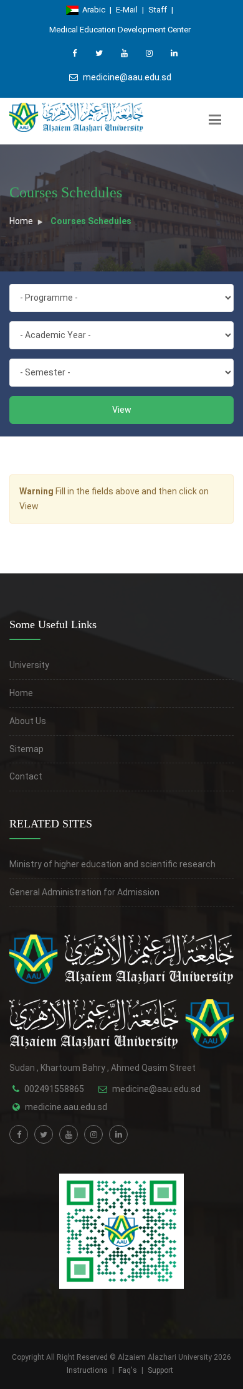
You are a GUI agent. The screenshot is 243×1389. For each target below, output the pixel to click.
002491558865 (54, 1089)
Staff (157, 9)
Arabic (92, 9)
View (121, 410)
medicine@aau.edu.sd (127, 77)
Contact (25, 776)
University (29, 665)
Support (160, 1370)
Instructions (87, 1370)
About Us (27, 721)
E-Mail (127, 9)
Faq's (127, 1370)
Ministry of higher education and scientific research (112, 864)
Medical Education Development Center (120, 29)
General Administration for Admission (84, 892)
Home (21, 221)
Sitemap (26, 749)
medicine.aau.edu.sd (66, 1107)
